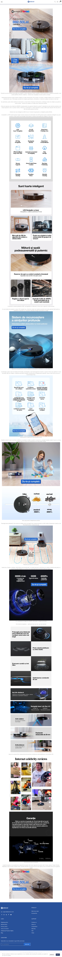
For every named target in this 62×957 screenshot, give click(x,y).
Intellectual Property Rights (7, 930)
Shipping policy (4, 922)
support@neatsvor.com (8, 911)
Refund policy (4, 924)
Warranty (33, 928)
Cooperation (34, 926)
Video (32, 932)
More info (52, 954)
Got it (58, 954)
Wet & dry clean (35, 911)
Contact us (34, 922)
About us (33, 924)
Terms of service (5, 928)
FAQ (32, 930)
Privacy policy (4, 926)
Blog (2, 932)
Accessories (34, 913)
